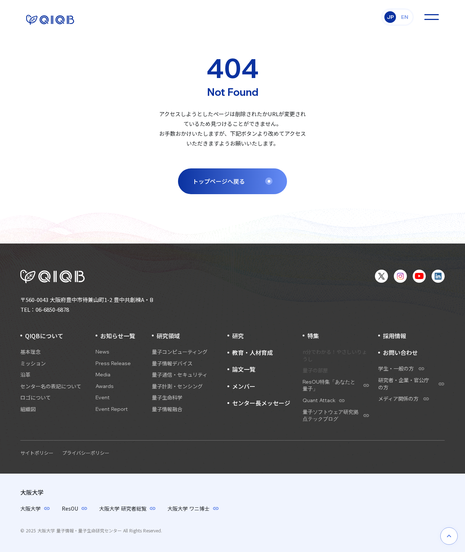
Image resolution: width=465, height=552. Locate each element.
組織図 (28, 409)
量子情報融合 (167, 409)
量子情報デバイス (172, 363)
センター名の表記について (50, 386)
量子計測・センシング (177, 386)
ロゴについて (35, 397)
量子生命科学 (167, 397)
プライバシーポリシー (85, 452)
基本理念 (30, 351)
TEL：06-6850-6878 (44, 309)
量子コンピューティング (179, 351)
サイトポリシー (36, 452)
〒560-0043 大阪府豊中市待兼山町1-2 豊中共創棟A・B (86, 299)
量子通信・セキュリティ (179, 374)
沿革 (25, 374)
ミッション (33, 363)
